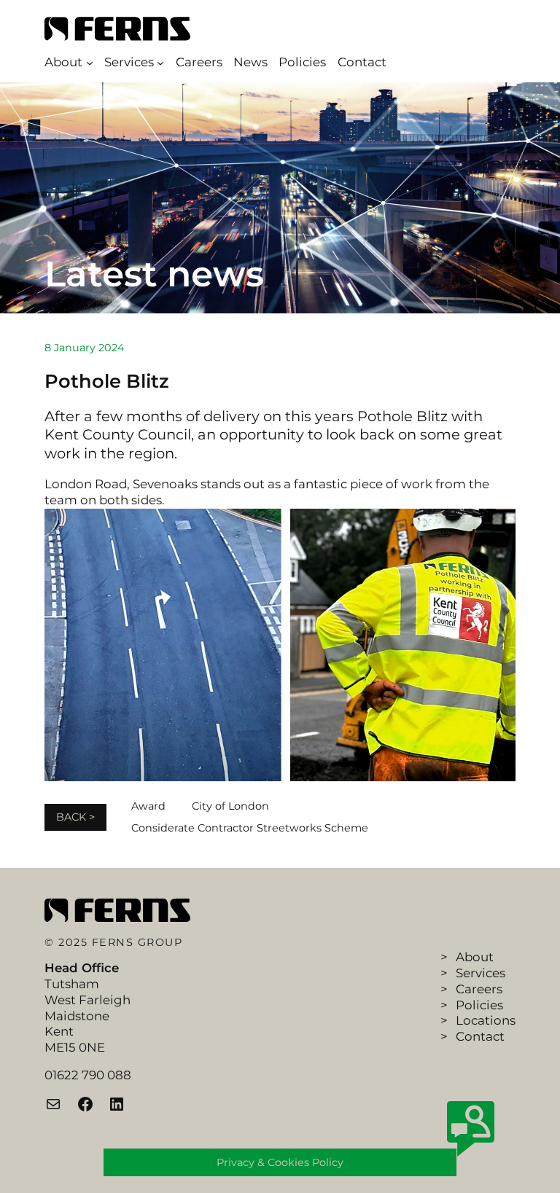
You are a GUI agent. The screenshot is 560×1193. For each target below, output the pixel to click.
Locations (486, 1020)
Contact (480, 1036)
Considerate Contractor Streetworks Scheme (249, 827)
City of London (230, 806)
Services (480, 973)
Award (148, 806)
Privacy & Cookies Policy (280, 1162)
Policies (479, 1005)
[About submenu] (89, 62)
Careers (479, 989)
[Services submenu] (160, 62)
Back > (75, 817)
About (475, 957)
